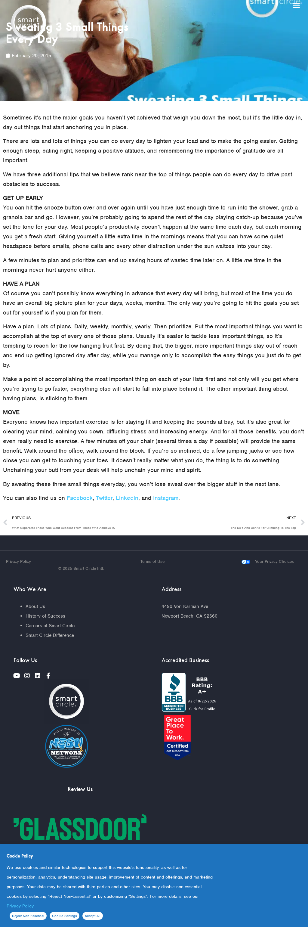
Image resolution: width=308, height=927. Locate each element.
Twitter (104, 498)
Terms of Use (152, 561)
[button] (296, 5)
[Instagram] (27, 676)
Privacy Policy (18, 561)
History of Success (45, 616)
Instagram (165, 498)
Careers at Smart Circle (50, 626)
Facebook (80, 498)
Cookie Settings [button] (64, 915)
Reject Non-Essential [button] (28, 915)
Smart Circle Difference (50, 635)
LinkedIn (127, 498)
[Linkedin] (38, 676)
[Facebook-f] (48, 676)
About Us (35, 606)
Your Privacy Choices (274, 561)
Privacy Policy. (21, 906)
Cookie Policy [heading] (20, 856)
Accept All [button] (92, 915)
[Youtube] (17, 676)
